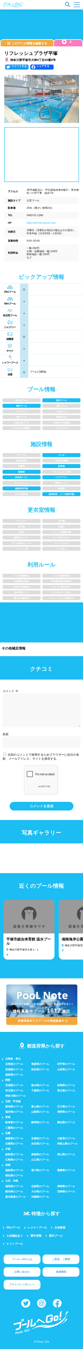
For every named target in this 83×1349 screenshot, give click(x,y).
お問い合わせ (22, 1271)
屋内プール (56, 1235)
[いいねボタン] (64, 41)
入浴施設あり (14, 1235)
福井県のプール (14, 1111)
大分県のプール (40, 1191)
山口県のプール (40, 1159)
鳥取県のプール (14, 1154)
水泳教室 (60, 1227)
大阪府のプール (66, 1138)
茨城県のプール (14, 1085)
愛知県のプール (66, 1122)
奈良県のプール (40, 1143)
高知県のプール (14, 1175)
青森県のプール (40, 1063)
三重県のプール (14, 1127)
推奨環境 (61, 1271)
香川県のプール (40, 1170)
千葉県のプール (40, 1090)
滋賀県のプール (14, 1138)
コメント (10, 691)
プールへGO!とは (22, 1259)
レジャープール (37, 1227)
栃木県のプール (40, 1085)
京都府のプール (40, 1138)
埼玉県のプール (14, 1090)
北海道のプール (14, 1063)
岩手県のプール (66, 1063)
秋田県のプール (40, 1069)
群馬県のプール (66, 1085)
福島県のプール (14, 1074)
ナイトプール (14, 1243)
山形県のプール (66, 1069)
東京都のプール (66, 1090)
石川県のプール (66, 1106)
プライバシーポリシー (22, 1284)
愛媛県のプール (66, 1170)
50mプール (13, 1227)
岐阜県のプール (14, 1122)
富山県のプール (40, 1106)
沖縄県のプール (40, 1196)
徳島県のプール (14, 1170)
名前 (6, 734)
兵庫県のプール (14, 1143)
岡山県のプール (66, 1154)
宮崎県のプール (66, 1191)
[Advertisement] (41, 25)
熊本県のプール (14, 1191)
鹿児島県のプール (15, 1196)
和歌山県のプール (67, 1143)
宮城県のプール (14, 1069)
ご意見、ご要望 (61, 1259)
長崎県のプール (66, 1186)
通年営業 (36, 1235)
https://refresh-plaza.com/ (41, 222)
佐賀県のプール (40, 1186)
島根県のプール (40, 1154)
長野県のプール (66, 1111)
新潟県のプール (14, 1106)
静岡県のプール (40, 1122)
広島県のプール (14, 1159)
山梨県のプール (40, 1111)
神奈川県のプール (15, 1095)
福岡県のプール (14, 1186)
